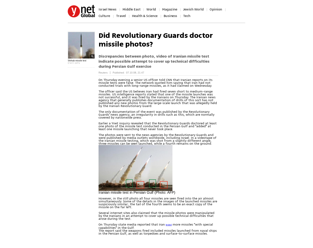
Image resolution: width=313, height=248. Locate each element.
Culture (104, 15)
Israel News (107, 9)
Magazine (169, 9)
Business (170, 15)
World (151, 9)
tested (169, 225)
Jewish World (193, 9)
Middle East (131, 9)
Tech (186, 15)
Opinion (216, 9)
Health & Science (145, 15)
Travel (121, 15)
